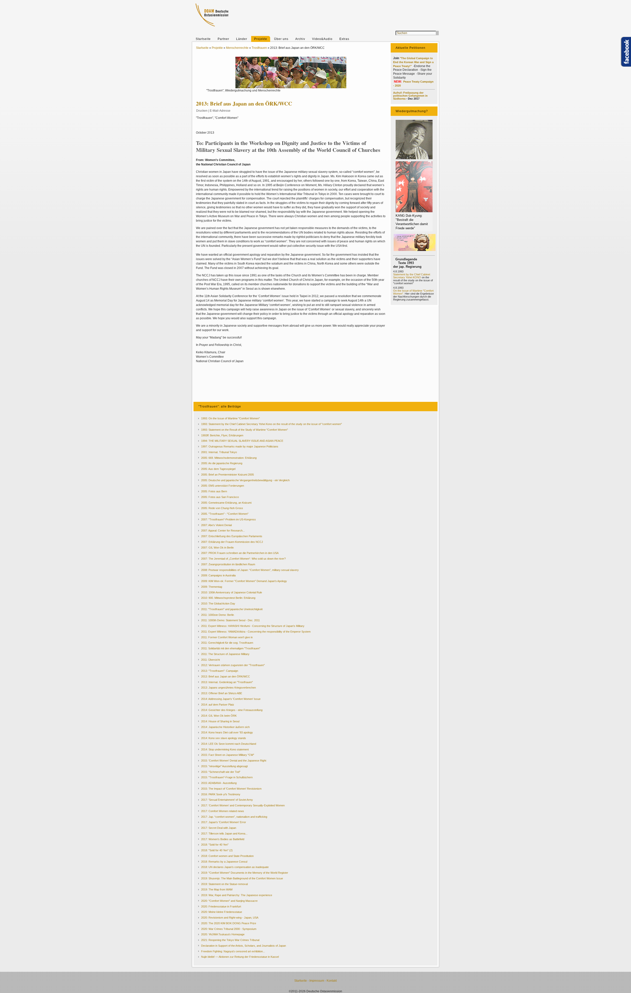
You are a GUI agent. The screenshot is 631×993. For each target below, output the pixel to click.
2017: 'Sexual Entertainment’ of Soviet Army (227, 799)
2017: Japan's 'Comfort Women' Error (223, 822)
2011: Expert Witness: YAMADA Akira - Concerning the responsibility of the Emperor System (256, 631)
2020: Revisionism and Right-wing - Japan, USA (229, 917)
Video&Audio (322, 39)
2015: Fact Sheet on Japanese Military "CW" (227, 754)
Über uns (281, 39)
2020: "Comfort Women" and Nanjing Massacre (229, 900)
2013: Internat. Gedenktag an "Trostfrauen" (227, 682)
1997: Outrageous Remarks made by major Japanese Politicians (239, 446)
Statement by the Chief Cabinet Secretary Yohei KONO (411, 276)
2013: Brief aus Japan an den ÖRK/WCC (225, 676)
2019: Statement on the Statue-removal (224, 884)
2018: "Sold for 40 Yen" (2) (217, 850)
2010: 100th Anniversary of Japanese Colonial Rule (231, 592)
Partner (223, 39)
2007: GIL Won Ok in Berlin (217, 547)
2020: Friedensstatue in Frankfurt (221, 906)
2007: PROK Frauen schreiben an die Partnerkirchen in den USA (240, 552)
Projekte (260, 39)
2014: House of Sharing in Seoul (220, 721)
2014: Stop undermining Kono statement (225, 749)
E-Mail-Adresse (220, 110)
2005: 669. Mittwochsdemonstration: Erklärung (229, 457)
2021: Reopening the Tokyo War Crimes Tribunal (230, 940)
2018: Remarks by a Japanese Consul (224, 861)
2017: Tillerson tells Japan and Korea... (224, 833)
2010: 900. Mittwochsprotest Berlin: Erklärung (228, 597)
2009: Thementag (211, 586)
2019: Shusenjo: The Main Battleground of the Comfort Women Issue (242, 878)
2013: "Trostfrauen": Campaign (219, 670)
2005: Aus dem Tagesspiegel (218, 468)
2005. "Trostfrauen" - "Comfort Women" (224, 513)
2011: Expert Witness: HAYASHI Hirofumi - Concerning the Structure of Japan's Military (252, 625)
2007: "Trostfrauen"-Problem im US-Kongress (228, 519)
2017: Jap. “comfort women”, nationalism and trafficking (234, 816)
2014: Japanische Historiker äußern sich (225, 727)
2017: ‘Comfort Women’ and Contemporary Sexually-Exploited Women (243, 805)
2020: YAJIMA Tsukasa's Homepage (223, 934)
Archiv (300, 39)
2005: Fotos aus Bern (214, 491)
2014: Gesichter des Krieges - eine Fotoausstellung (232, 710)
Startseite (203, 39)
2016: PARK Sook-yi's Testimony (220, 794)
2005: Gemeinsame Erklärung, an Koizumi (226, 502)
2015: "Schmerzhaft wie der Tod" (220, 771)
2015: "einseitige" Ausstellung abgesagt (224, 766)
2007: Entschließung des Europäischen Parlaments (231, 536)
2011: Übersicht (210, 659)
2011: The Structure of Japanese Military (225, 654)
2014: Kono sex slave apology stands (223, 738)
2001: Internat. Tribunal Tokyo (219, 452)
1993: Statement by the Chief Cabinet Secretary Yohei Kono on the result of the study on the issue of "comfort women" (271, 424)
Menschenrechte (237, 48)
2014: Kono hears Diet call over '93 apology (227, 732)
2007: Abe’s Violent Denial (216, 525)
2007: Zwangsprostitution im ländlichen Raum (228, 564)
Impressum (316, 980)
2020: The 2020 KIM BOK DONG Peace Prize (228, 923)
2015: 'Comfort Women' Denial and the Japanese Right (233, 760)
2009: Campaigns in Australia (218, 575)
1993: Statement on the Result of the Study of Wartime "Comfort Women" (244, 429)
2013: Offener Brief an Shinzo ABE (221, 693)
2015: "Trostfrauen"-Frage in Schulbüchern (227, 777)
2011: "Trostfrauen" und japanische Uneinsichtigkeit (232, 609)
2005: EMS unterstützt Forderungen (222, 485)
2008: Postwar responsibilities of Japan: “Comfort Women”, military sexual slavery (250, 569)
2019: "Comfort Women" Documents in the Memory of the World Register (244, 872)
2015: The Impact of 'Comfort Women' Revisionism (231, 788)
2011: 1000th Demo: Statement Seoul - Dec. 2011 (230, 620)
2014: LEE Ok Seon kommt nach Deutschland (228, 743)
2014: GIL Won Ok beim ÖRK (219, 715)
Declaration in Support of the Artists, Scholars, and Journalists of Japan (243, 945)
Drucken (202, 110)
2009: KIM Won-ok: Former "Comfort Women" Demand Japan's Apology (244, 581)
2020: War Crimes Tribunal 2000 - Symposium (228, 928)
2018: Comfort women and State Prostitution (227, 855)
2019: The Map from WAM (216, 889)
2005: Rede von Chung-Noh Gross (222, 508)
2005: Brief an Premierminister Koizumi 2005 (227, 474)
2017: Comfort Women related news (222, 811)
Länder (241, 39)
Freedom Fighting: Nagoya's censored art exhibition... (233, 951)
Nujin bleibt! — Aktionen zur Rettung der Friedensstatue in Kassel (240, 956)
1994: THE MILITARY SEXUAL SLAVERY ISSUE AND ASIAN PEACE (242, 440)
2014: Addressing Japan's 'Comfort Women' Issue (231, 698)
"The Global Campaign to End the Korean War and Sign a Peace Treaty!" (413, 62)
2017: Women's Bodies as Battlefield (222, 839)
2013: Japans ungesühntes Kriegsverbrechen (228, 687)
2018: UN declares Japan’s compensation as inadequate (235, 867)
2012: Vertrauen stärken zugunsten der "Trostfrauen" (233, 665)
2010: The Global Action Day (218, 603)
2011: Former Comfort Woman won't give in (227, 637)
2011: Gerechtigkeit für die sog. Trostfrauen (227, 642)
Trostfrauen (259, 48)
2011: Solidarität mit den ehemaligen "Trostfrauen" (230, 648)
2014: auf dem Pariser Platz (217, 704)
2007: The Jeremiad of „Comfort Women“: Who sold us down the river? (243, 558)
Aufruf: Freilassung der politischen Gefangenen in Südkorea (410, 95)
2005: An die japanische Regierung (221, 463)
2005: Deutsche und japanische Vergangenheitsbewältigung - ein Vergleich (245, 480)
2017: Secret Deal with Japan (218, 827)
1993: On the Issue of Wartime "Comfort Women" (230, 418)
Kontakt (332, 980)
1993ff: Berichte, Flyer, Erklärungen (222, 435)
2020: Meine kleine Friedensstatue (221, 911)
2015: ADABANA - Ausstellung (219, 782)
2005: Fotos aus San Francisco (220, 497)
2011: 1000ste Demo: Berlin (217, 614)
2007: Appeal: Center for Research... (223, 530)
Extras (344, 39)
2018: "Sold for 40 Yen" (214, 844)
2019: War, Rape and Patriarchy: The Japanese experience (236, 895)
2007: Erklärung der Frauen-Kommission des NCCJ (232, 541)
